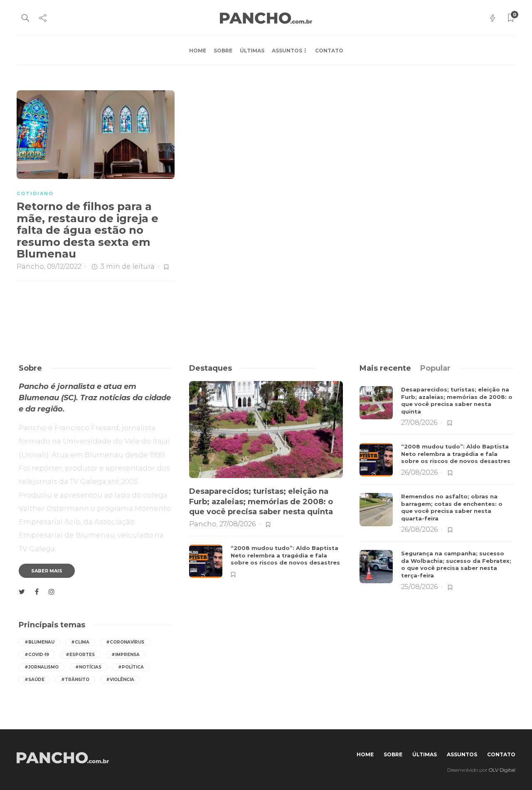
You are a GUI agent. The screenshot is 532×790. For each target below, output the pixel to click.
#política (131, 667)
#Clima (80, 642)
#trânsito (75, 679)
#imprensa (125, 654)
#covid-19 (37, 654)
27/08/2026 (237, 524)
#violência (120, 679)
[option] (266, 483)
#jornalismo (42, 667)
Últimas (252, 50)
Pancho (30, 266)
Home (197, 50)
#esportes (80, 654)
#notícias (88, 667)
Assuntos (287, 50)
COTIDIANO (35, 193)
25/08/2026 (419, 587)
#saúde (34, 679)
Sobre (223, 50)
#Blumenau (39, 642)
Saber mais (46, 571)
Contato (329, 50)
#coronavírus (125, 642)
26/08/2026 (419, 472)
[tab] (385, 368)
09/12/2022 (64, 266)
